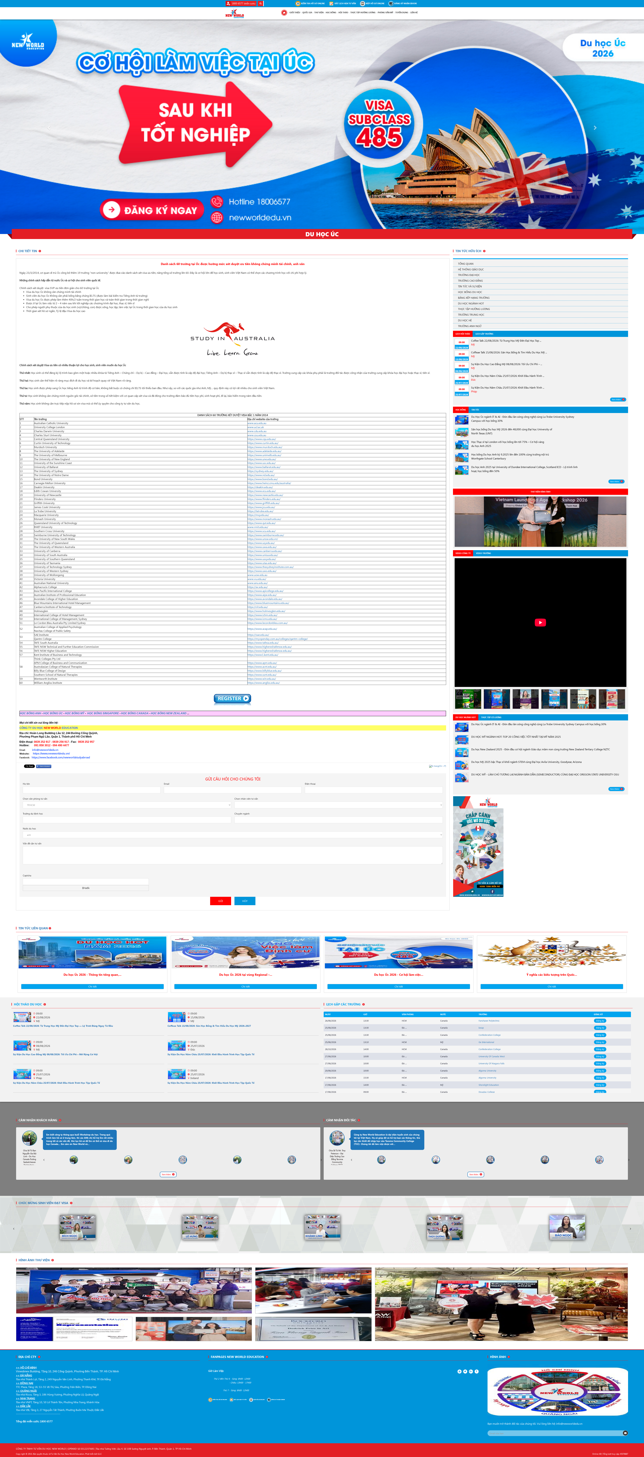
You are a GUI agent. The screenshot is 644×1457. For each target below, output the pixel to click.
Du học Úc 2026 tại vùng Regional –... (245, 974)
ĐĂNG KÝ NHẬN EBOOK (405, 3)
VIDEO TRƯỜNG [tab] (483, 553)
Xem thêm (616, 399)
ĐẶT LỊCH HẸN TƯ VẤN (345, 3)
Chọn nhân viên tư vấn (246, 798)
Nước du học (29, 828)
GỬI (220, 901)
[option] (540, 521)
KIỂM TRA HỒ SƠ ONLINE (313, 3)
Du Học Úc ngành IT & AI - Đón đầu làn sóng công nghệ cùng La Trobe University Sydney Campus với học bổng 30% (538, 724)
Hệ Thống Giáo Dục (471, 269)
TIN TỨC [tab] (475, 410)
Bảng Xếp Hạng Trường (474, 297)
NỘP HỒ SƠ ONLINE (374, 3)
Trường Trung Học (471, 314)
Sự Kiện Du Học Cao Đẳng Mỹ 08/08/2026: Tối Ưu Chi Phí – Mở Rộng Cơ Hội (55, 1054)
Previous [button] (43, 1159)
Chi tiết (92, 986)
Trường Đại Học (469, 275)
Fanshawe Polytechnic (489, 1020)
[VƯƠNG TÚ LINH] (445, 1227)
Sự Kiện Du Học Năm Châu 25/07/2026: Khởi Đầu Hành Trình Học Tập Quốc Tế (211, 1054)
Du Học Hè (465, 320)
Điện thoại (310, 783)
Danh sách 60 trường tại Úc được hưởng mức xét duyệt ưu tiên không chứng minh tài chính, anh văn (233, 264)
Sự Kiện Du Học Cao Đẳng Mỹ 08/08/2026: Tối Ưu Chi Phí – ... (506, 364)
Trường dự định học (33, 813)
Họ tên (26, 783)
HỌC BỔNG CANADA (135, 713)
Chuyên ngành (242, 813)
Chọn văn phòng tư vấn (35, 798)
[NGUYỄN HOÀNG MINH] (322, 1227)
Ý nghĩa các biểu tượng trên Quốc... (552, 974)
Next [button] (321, 1159)
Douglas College (487, 1091)
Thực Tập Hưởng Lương (474, 309)
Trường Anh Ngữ (469, 326)
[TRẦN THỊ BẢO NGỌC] (77, 1227)
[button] (48, 126)
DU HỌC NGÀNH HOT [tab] (465, 717)
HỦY (245, 901)
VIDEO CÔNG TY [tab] (463, 553)
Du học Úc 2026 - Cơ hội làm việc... (398, 974)
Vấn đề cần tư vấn (32, 843)
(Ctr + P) (439, 766)
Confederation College (490, 1034)
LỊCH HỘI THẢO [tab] (462, 334)
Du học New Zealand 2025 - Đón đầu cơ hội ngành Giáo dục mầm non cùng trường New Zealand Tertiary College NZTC (540, 749)
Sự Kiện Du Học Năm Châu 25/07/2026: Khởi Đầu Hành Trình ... (507, 375)
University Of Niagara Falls (491, 1063)
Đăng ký (600, 1020)
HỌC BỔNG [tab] (460, 410)
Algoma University (487, 1070)
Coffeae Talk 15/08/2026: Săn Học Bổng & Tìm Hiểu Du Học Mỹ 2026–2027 (209, 1025)
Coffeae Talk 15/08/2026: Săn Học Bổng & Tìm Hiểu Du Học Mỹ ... (509, 352)
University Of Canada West (492, 1056)
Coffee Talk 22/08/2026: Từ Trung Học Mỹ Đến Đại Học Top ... (506, 340)
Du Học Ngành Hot (471, 303)
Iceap (481, 1027)
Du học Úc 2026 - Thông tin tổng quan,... (92, 974)
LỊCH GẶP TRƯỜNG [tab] (484, 334)
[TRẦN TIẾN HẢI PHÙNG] (567, 1227)
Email (166, 783)
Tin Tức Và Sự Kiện (470, 286)
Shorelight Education (489, 1084)
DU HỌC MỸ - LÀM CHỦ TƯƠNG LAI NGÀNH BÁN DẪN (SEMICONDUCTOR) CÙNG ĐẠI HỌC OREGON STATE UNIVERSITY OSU (545, 774)
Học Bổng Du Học (470, 292)
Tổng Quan (465, 263)
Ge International (486, 1042)
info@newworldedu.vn (569, 1423)
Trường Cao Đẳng (470, 280)
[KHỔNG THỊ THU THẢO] (200, 1227)
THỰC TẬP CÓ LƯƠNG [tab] (491, 717)
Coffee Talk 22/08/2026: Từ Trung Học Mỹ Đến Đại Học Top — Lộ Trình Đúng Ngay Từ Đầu (63, 1025)
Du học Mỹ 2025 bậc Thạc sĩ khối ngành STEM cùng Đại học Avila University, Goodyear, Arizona (526, 762)
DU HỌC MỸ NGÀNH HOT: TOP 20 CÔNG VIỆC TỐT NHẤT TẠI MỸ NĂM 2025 (516, 736)
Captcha (27, 875)
